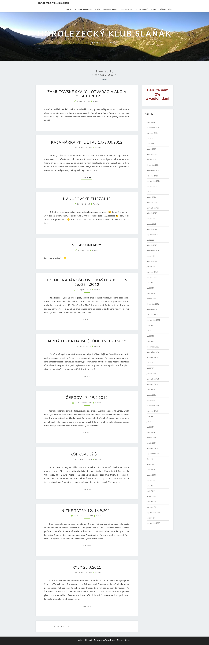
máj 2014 (150, 427)
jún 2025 (150, 138)
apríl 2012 (151, 491)
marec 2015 (151, 395)
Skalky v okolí (142, 9)
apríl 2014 (151, 432)
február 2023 (152, 213)
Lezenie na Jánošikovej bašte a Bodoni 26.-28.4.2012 (87, 282)
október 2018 (152, 272)
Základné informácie (83, 9)
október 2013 (152, 448)
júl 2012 (150, 486)
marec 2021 (151, 224)
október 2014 (152, 411)
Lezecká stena (126, 9)
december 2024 (153, 165)
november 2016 (153, 352)
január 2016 (151, 373)
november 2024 (153, 170)
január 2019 (151, 266)
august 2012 (152, 480)
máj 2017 (150, 336)
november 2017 (153, 309)
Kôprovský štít (86, 454)
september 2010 (153, 523)
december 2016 (153, 347)
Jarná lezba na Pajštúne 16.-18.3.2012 (86, 341)
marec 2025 (151, 149)
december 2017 (153, 304)
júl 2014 (150, 416)
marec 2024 (151, 197)
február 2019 (152, 261)
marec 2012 (151, 496)
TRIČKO (154, 9)
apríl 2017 (151, 341)
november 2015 (153, 379)
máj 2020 (150, 240)
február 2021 (152, 229)
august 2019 (152, 256)
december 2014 (153, 405)
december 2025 (153, 127)
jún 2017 (150, 330)
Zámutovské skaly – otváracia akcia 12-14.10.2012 (86, 93)
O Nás (97, 9)
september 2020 (153, 234)
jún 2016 (150, 363)
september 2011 (153, 512)
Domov (69, 9)
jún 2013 (150, 459)
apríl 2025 (151, 143)
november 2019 (153, 250)
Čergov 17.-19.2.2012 (87, 397)
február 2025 (152, 154)
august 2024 (152, 186)
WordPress (110, 640)
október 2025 (152, 133)
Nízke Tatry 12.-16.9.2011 (86, 510)
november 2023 (153, 208)
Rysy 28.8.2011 (86, 567)
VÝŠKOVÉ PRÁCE (166, 9)
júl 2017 (150, 325)
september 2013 (153, 453)
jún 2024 (150, 191)
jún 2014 (150, 421)
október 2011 (152, 507)
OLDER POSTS (62, 626)
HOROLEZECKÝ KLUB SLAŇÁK (53, 2)
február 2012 (152, 501)
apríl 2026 (151, 122)
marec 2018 (151, 298)
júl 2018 (150, 282)
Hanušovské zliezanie (87, 199)
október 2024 (152, 176)
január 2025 (151, 159)
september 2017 (153, 320)
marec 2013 (151, 475)
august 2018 (152, 277)
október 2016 (152, 357)
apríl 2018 (151, 293)
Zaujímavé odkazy (110, 9)
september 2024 (153, 181)
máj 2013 (150, 464)
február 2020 (152, 245)
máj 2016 (150, 368)
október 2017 (152, 314)
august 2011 (152, 518)
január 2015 (151, 400)
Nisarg (128, 640)
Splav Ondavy (86, 245)
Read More (87, 177)
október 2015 (152, 384)
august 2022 (152, 218)
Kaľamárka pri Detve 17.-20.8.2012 (87, 142)
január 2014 (151, 443)
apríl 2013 (151, 469)
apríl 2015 (151, 389)
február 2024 (152, 202)
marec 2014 (151, 437)
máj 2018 (150, 288)
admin (96, 101)
